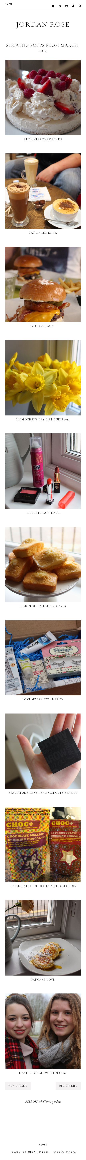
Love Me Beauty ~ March (43, 699)
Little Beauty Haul (43, 513)
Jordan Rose (43, 24)
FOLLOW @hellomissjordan (43, 1102)
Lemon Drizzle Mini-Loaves (43, 606)
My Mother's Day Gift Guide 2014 (43, 419)
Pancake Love (43, 979)
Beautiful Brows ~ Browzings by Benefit (43, 792)
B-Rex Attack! (43, 326)
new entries (18, 1086)
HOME (9, 3)
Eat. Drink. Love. (43, 232)
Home (43, 1144)
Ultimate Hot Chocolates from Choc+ (43, 886)
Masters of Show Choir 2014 (43, 1073)
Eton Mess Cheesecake (43, 139)
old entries (68, 1086)
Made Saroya (64, 1151)
